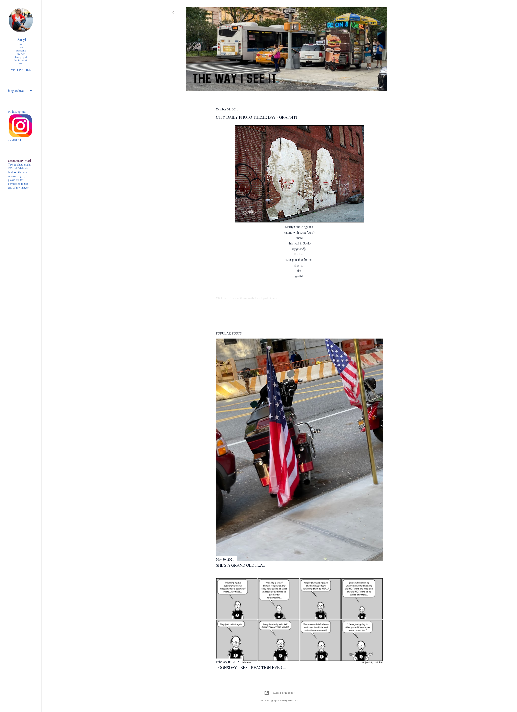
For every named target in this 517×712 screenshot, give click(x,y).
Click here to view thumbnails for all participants (246, 298)
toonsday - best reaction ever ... (251, 667)
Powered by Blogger (282, 692)
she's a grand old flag (240, 565)
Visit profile (21, 70)
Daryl (20, 39)
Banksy (299, 254)
